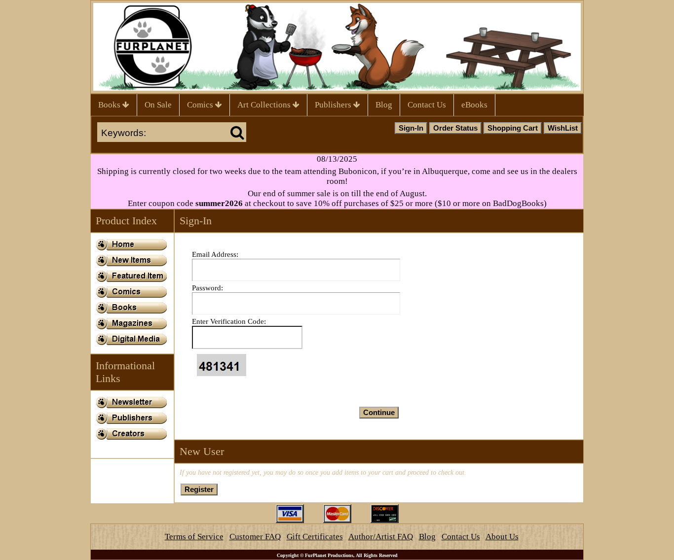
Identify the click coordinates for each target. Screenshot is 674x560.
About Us (502, 536)
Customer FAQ (255, 536)
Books (110, 104)
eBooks (474, 104)
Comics (201, 104)
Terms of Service (194, 536)
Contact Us (427, 104)
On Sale (158, 104)
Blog (383, 104)
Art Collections (265, 104)
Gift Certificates (315, 536)
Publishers (334, 104)
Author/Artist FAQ (380, 536)
